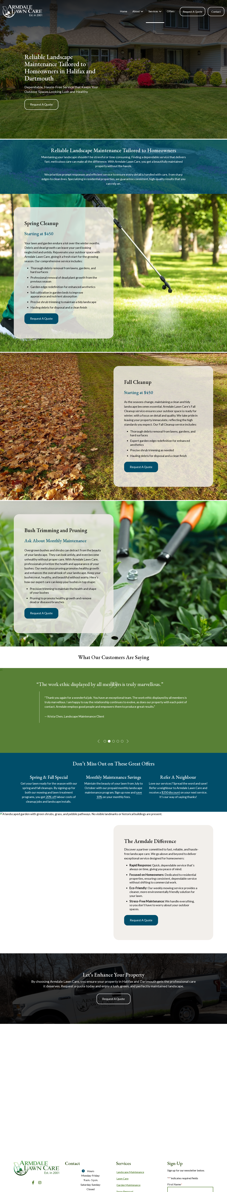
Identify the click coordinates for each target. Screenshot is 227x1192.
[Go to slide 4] (117, 741)
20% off (50, 797)
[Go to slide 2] (109, 741)
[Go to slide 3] (113, 741)
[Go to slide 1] (104, 741)
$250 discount (170, 792)
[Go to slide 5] (121, 741)
